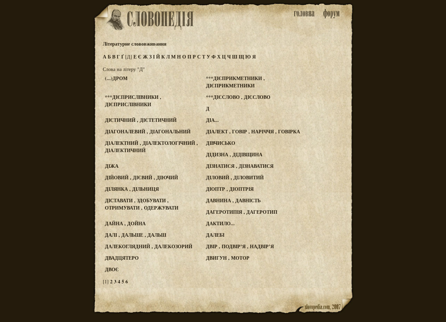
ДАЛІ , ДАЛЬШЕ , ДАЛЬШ (135, 234)
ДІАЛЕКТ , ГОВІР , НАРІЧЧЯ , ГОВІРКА (253, 131)
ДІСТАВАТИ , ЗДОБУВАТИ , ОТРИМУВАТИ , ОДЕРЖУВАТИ (141, 204)
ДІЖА (111, 166)
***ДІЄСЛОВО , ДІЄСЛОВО (238, 97)
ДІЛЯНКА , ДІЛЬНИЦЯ (132, 189)
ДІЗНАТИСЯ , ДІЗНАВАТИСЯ (240, 166)
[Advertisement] (325, 105)
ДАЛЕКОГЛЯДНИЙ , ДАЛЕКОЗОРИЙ (148, 246)
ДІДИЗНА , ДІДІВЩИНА (234, 154)
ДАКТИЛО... (220, 223)
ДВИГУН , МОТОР (227, 257)
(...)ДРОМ (116, 78)
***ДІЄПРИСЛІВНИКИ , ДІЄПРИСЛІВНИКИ (133, 100)
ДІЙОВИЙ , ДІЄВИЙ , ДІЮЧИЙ (141, 177)
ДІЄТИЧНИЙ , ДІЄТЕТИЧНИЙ (141, 120)
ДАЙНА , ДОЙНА (125, 223)
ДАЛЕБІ (215, 234)
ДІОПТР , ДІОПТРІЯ (230, 189)
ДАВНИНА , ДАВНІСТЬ (233, 200)
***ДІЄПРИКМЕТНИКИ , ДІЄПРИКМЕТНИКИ (235, 81)
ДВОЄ (112, 269)
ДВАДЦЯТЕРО (122, 257)
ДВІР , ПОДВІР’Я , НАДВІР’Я (240, 246)
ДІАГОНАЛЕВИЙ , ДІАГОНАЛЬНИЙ (148, 131)
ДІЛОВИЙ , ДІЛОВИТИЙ (235, 177)
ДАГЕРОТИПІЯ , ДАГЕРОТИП (241, 211)
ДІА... (212, 120)
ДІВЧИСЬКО (220, 143)
